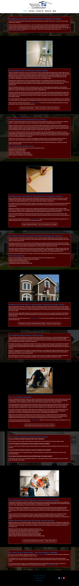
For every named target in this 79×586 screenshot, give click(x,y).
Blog (54, 11)
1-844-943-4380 (35, 102)
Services (31, 11)
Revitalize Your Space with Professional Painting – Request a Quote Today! (39, 323)
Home (25, 11)
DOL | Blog (42, 575)
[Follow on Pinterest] (64, 578)
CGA (38, 575)
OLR (35, 575)
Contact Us (39, 11)
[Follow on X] (61, 578)
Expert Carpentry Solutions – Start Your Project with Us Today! (39, 224)
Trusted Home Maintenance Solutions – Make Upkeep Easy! (39, 540)
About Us (48, 11)
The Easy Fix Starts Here (18, 30)
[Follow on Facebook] (59, 578)
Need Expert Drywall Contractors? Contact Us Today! (39, 425)
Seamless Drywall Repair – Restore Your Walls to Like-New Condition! (39, 108)
